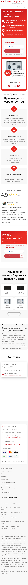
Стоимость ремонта (7, 468)
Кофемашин (16, 507)
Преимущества (5, 94)
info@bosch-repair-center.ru (13, 432)
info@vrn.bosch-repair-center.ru (14, 370)
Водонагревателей (16, 512)
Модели (15, 94)
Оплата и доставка (6, 471)
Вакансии (4, 476)
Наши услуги (5, 485)
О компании (4, 479)
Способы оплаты (6, 492)
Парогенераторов (18, 521)
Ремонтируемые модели (8, 482)
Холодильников (15, 503)
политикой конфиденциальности (17, 55)
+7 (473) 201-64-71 (17, 2)
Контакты (22, 94)
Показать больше (14, 314)
